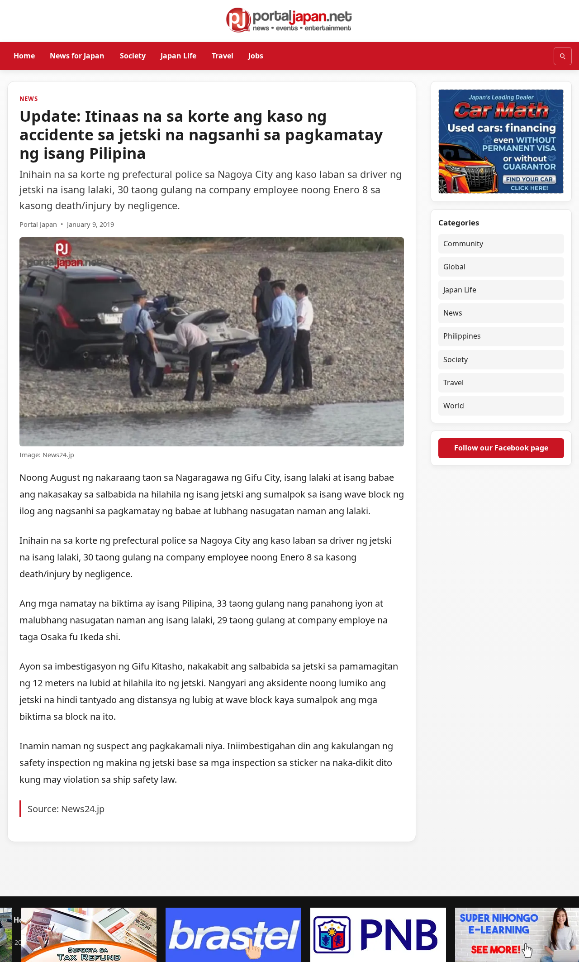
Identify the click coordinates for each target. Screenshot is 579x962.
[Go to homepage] (289, 20)
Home (24, 56)
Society (133, 56)
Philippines (462, 336)
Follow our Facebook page (501, 448)
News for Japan (77, 56)
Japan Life (178, 56)
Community (463, 244)
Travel (222, 56)
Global (454, 267)
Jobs (255, 56)
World (453, 406)
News (28, 99)
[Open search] (563, 56)
